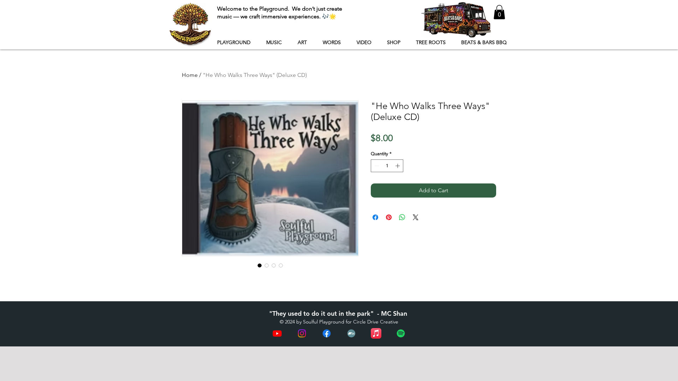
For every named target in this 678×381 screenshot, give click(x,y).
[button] (499, 12)
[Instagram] (302, 333)
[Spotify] (401, 333)
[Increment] (398, 166)
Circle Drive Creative (375, 322)
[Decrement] (376, 166)
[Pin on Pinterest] (389, 217)
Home (190, 75)
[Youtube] (277, 333)
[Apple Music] (376, 333)
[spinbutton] (387, 166)
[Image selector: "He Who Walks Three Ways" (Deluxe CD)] (259, 265)
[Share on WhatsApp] (402, 217)
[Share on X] (415, 217)
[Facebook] (326, 333)
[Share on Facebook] (375, 217)
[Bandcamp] (351, 333)
